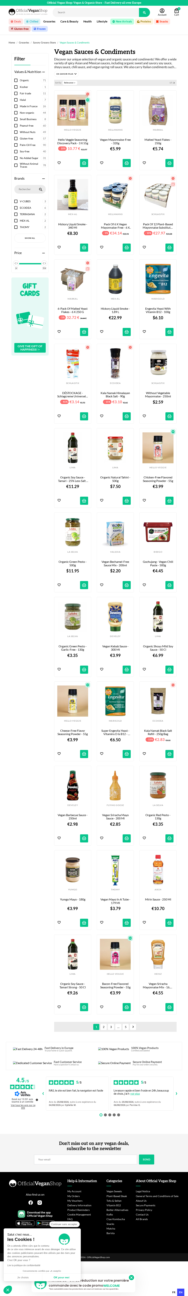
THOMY (33, 227)
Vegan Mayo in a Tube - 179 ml (115, 901)
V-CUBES (33, 201)
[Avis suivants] (176, 1093)
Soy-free (33, 151)
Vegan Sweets (114, 1191)
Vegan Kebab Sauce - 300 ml (115, 648)
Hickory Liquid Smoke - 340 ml (73, 226)
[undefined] (36, 1099)
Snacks (110, 1223)
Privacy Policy (144, 1209)
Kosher (33, 86)
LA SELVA (72, 552)
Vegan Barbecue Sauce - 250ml (73, 816)
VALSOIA (115, 552)
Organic (33, 80)
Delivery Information (79, 1205)
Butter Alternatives (117, 1209)
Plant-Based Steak (116, 1196)
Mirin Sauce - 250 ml (158, 899)
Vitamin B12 (113, 1205)
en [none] (180, 1292)
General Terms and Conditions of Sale (157, 1196)
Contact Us (142, 1214)
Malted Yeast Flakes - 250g (158, 141)
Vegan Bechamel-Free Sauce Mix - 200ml (116, 563)
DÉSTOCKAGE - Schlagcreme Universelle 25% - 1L (72, 394)
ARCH (158, 889)
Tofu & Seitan (114, 1200)
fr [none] (173, 1292)
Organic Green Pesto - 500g (73, 563)
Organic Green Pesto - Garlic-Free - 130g (73, 648)
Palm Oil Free (33, 144)
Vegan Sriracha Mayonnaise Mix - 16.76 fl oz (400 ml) (158, 985)
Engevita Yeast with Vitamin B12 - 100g (158, 310)
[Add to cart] (84, 163)
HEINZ (158, 974)
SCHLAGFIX (158, 214)
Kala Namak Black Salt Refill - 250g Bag (158, 732)
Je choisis (23, 1277)
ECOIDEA (33, 207)
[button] (66, 74)
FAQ (70, 1219)
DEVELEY (115, 636)
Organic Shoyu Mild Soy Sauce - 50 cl (158, 648)
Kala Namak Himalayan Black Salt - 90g (116, 394)
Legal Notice (143, 1191)
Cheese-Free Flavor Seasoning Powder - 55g (72, 732)
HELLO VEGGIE (72, 130)
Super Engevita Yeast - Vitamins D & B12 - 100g (115, 732)
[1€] (16, 263)
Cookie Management (79, 1214)
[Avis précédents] (43, 1093)
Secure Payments (145, 1205)
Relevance (70, 82)
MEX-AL (33, 220)
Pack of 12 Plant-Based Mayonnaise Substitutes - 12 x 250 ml (158, 226)
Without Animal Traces (33, 165)
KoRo (109, 1214)
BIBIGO (158, 552)
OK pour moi (61, 1277)
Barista (110, 1233)
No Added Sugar (33, 158)
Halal (33, 99)
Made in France (33, 106)
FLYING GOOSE (115, 805)
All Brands (142, 1219)
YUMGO (72, 889)
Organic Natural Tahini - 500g (115, 479)
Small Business (33, 119)
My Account (74, 1191)
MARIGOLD (157, 299)
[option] (173, 1292)
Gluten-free (33, 138)
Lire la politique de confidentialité (23, 1265)
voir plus (135, 1093)
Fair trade (33, 93)
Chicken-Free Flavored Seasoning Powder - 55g (158, 479)
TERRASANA (33, 214)
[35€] (44, 263)
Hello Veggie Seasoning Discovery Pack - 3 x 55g (72, 141)
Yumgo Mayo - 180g (72, 899)
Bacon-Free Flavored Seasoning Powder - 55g (115, 985)
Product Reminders (78, 1209)
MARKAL (158, 130)
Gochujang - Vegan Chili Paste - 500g (158, 563)
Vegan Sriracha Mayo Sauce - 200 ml (115, 816)
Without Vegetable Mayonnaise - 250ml (158, 394)
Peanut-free (33, 125)
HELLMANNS (115, 130)
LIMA (73, 467)
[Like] (59, 163)
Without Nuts (33, 132)
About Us (141, 1200)
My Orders (73, 1196)
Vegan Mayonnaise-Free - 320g (115, 141)
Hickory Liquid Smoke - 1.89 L (115, 310)
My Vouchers (74, 1200)
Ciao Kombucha (115, 1219)
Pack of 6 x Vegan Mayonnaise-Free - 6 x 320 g (115, 226)
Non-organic (33, 112)
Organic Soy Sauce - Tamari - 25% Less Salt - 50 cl (73, 479)
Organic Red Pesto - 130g (158, 816)
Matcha (110, 1228)
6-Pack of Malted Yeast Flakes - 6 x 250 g (73, 310)
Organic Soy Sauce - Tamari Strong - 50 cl (72, 985)
